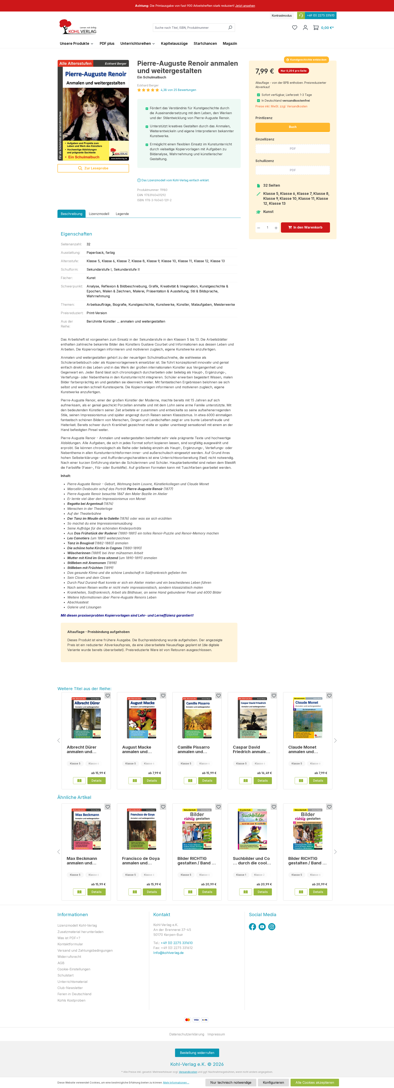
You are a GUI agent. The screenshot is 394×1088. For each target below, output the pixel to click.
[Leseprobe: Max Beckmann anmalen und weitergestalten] (79, 891)
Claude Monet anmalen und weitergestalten (304, 749)
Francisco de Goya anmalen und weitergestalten (141, 860)
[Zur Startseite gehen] (77, 26)
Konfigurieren (273, 1082)
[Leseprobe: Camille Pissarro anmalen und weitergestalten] (190, 780)
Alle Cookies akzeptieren (315, 1082)
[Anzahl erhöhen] (276, 227)
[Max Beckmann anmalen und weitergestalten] (86, 829)
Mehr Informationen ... (176, 1082)
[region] (197, 5)
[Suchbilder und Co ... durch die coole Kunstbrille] (252, 829)
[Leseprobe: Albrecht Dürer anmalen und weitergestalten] (79, 780)
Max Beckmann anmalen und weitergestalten (82, 860)
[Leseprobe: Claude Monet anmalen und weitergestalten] (301, 780)
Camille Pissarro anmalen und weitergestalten (194, 749)
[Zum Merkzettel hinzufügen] (107, 695)
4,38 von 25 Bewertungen (178, 90)
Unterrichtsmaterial (72, 982)
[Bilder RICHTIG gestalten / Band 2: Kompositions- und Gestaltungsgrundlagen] (307, 829)
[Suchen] (230, 27)
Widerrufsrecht (69, 957)
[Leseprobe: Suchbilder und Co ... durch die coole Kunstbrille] (245, 891)
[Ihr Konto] (305, 27)
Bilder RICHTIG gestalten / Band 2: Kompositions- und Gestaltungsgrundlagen (307, 860)
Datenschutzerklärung (186, 1034)
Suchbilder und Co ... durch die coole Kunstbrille (251, 860)
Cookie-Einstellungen (73, 969)
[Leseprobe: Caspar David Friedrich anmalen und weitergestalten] (245, 780)
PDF (293, 149)
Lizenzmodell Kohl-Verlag (77, 925)
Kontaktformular (70, 944)
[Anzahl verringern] (258, 227)
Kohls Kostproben (71, 1000)
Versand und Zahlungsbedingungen (85, 950)
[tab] (71, 214)
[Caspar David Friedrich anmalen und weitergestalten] (252, 717)
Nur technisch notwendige (230, 1082)
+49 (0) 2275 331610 (176, 943)
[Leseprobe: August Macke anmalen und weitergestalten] (134, 780)
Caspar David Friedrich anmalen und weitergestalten (250, 749)
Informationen (72, 914)
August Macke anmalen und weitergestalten (138, 749)
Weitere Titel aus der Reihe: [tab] (84, 688)
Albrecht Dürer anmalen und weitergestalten (82, 749)
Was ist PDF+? (68, 938)
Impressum (216, 1034)
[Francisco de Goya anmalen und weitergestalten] (141, 829)
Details (97, 780)
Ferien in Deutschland (74, 994)
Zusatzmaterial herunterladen (80, 932)
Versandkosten (188, 1071)
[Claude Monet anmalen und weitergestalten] (307, 717)
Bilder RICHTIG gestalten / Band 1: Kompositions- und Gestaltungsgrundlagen (196, 860)
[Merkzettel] (294, 27)
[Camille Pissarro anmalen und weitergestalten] (197, 717)
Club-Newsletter (70, 988)
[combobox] (189, 27)
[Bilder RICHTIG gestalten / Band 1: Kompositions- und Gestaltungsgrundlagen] (197, 829)
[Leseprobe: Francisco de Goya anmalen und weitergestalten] (134, 891)
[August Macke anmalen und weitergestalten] (141, 717)
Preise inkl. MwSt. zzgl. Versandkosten (281, 106)
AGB (60, 963)
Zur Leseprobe (96, 168)
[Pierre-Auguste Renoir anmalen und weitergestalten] (93, 110)
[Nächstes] (335, 740)
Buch (293, 127)
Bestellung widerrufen (197, 1053)
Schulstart (65, 975)
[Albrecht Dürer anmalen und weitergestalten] (86, 717)
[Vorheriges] (58, 740)
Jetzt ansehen (245, 6)
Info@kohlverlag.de (168, 953)
